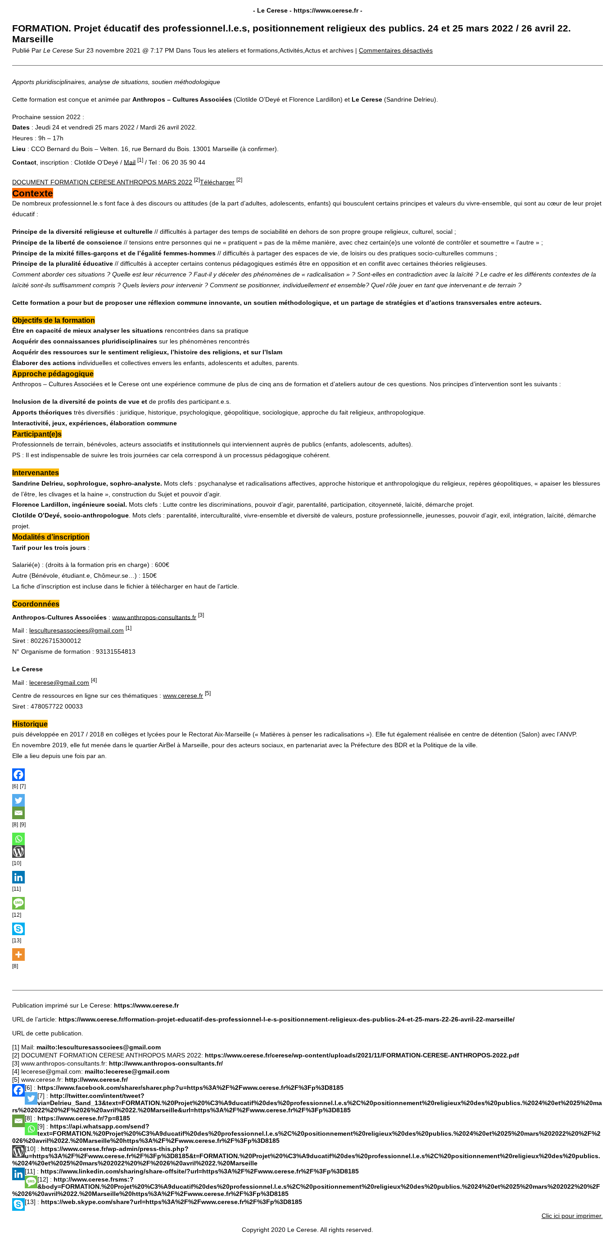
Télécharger (217, 182)
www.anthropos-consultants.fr (154, 616)
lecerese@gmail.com (59, 682)
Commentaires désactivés (396, 50)
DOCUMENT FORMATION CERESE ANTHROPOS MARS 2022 (102, 182)
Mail (130, 161)
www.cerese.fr (183, 695)
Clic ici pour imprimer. (572, 1215)
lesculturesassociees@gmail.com (76, 630)
